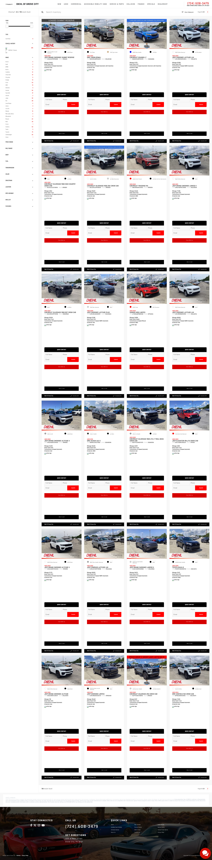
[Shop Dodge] (8, 4)
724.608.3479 (76, 141)
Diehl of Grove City (48, 141)
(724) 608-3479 (198, 3)
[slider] (7, 26)
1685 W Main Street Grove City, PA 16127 (198, 5)
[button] (80, 33)
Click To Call (61, 133)
